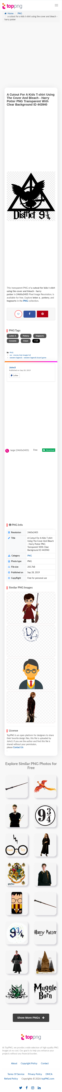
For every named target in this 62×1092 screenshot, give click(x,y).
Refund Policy (11, 1079)
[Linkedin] (39, 1088)
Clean (25, 341)
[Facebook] (29, 314)
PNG (19, 14)
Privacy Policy (35, 1074)
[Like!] (18, 314)
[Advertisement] (31, 56)
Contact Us (18, 747)
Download (50, 450)
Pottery (26, 336)
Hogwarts (40, 336)
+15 (36, 341)
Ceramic (13, 341)
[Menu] (56, 5)
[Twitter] (20, 1088)
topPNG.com (47, 1079)
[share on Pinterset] (42, 314)
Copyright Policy (29, 1063)
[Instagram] (32, 1088)
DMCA (49, 1074)
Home (10, 14)
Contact (45, 1063)
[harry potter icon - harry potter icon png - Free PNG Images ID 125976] (31, 674)
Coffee (15, 375)
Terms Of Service (16, 1074)
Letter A (12, 336)
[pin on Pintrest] (23, 778)
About (14, 1063)
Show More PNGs (29, 1017)
